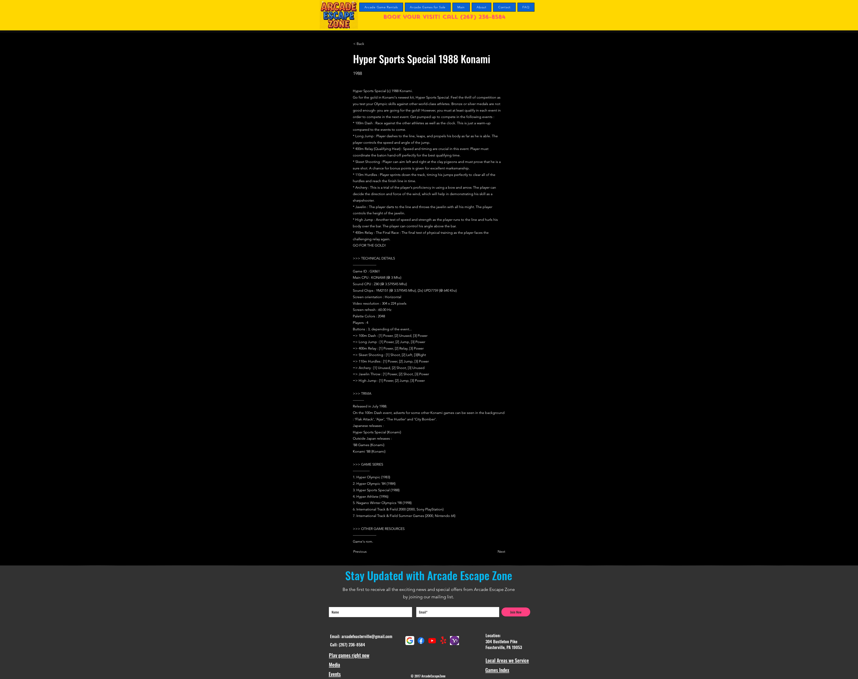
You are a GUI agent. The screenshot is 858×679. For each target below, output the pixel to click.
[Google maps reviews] (409, 640)
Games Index (497, 669)
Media (334, 664)
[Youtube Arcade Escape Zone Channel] (432, 640)
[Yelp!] (443, 640)
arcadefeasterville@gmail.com (366, 636)
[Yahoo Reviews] (454, 640)
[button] (368, 43)
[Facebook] (420, 640)
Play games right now (349, 655)
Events (335, 673)
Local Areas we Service (507, 660)
